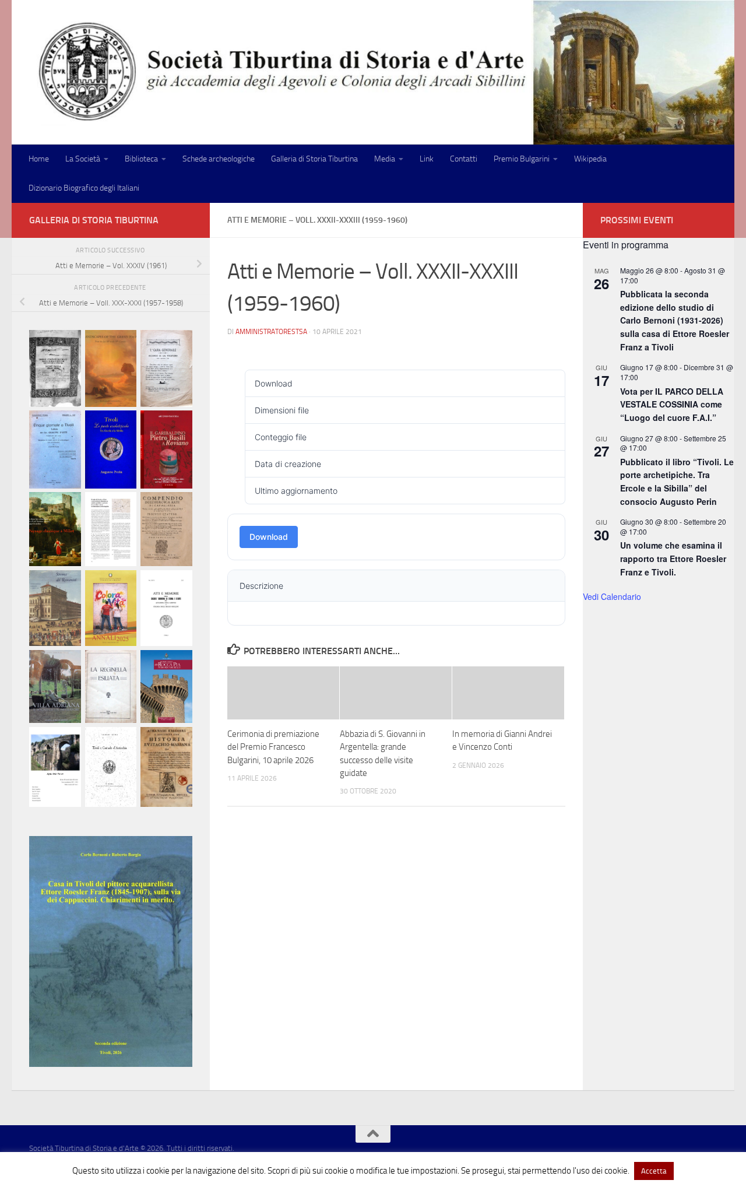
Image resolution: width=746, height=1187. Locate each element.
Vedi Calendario (612, 596)
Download (268, 537)
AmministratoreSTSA (271, 332)
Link (427, 159)
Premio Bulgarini (522, 159)
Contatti (463, 159)
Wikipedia (590, 159)
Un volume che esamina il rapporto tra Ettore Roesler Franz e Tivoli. (673, 558)
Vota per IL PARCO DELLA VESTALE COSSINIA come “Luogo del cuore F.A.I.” (671, 404)
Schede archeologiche (218, 159)
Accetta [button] (654, 1171)
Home (39, 159)
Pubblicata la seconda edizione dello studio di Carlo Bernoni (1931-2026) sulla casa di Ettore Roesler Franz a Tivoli (674, 320)
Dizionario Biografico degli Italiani (84, 188)
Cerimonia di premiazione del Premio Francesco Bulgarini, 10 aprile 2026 (273, 747)
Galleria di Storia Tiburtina (314, 159)
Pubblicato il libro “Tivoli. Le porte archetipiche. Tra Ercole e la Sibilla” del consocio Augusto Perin (677, 481)
